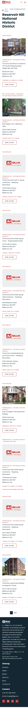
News (4, 681)
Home (6, 9)
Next (15, 613)
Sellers (4, 671)
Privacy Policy (6, 656)
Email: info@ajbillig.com (10, 696)
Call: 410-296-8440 (8, 693)
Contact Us (6, 684)
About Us (5, 677)
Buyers (4, 674)
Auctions (5, 667)
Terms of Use (13, 656)
